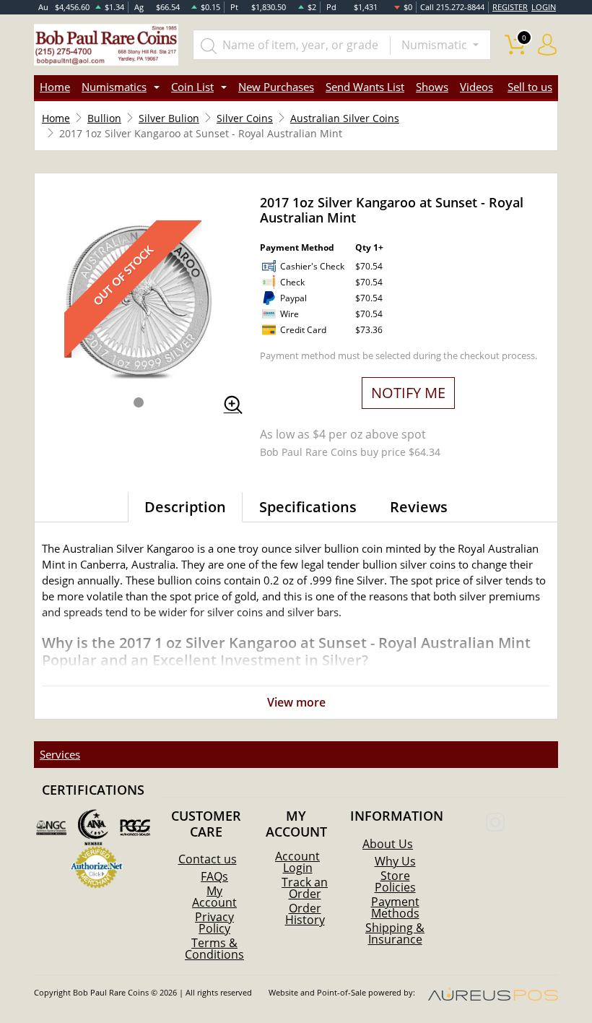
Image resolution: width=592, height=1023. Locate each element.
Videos (476, 86)
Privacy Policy (214, 922)
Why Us (395, 861)
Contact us (207, 859)
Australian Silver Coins (344, 118)
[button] (139, 402)
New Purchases (276, 86)
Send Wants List (365, 86)
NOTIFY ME (408, 392)
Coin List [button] (192, 86)
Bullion (104, 118)
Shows (432, 86)
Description (185, 507)
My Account (214, 896)
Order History (305, 914)
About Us (387, 844)
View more (296, 702)
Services (60, 754)
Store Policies (395, 881)
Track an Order (305, 888)
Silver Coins (245, 118)
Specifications (308, 507)
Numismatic (435, 45)
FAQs (214, 876)
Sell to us (530, 86)
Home (55, 86)
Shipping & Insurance (395, 933)
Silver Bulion (169, 118)
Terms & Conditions (214, 948)
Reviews (419, 507)
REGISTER (510, 6)
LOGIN (543, 6)
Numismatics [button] (114, 86)
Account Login (297, 862)
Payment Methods (395, 907)
